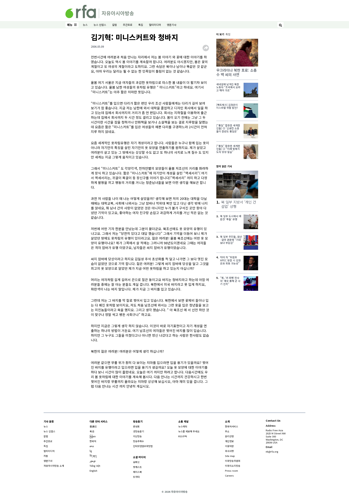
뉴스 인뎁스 (100, 25)
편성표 (136, 426)
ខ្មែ (91, 451)
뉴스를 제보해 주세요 (188, 431)
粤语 (92, 431)
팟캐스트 (137, 467)
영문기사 (171, 25)
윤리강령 (229, 436)
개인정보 (229, 441)
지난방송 (137, 436)
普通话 (93, 426)
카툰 (46, 456)
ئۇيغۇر (93, 461)
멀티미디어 (155, 25)
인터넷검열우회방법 (143, 446)
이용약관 (229, 446)
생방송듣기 (138, 431)
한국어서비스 (231, 426)
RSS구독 (182, 436)
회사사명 (229, 451)
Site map (230, 456)
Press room (231, 470)
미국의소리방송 (232, 465)
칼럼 (114, 25)
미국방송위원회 (232, 461)
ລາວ (92, 446)
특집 (140, 25)
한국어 (93, 441)
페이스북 (137, 472)
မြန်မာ (93, 436)
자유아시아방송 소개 (54, 465)
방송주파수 (138, 441)
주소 (227, 431)
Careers (229, 475)
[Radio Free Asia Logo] (99, 11)
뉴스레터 (182, 426)
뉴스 (85, 25)
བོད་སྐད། (93, 456)
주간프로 (127, 25)
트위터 (136, 477)
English (93, 470)
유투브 (136, 462)
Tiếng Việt (95, 465)
